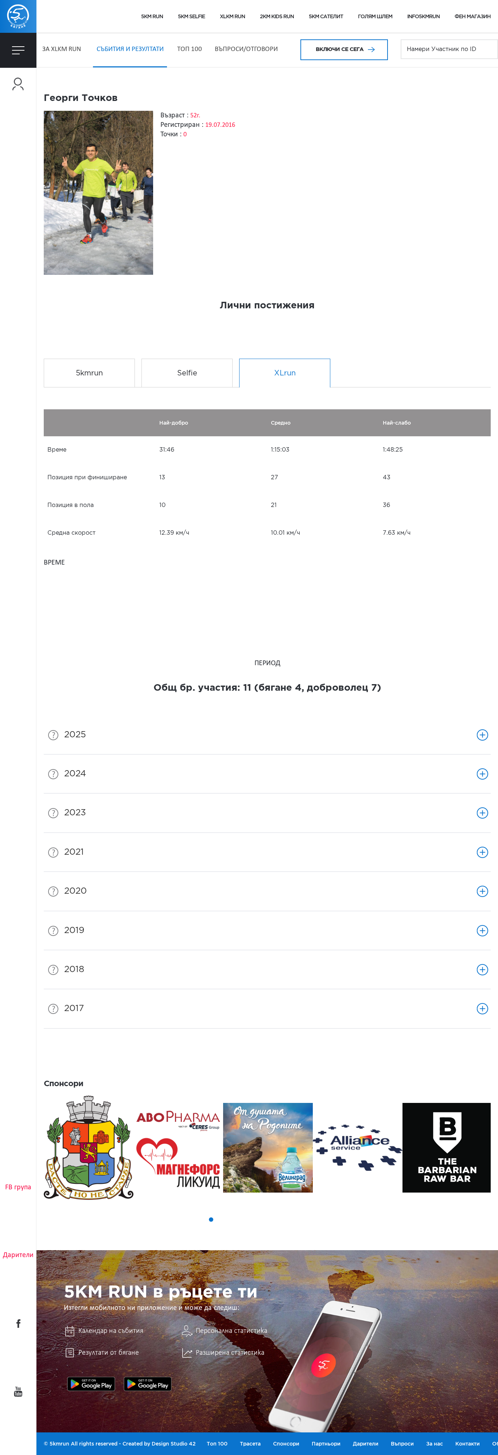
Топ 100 (189, 49)
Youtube (18, 1391)
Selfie (187, 373)
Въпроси (402, 1444)
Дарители (18, 1255)
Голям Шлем (375, 16)
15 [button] (333, 1219)
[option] (88, 1148)
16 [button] (344, 1219)
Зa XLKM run (61, 49)
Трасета (250, 1444)
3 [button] (211, 1219)
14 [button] (323, 1219)
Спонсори (286, 1444)
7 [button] (252, 1219)
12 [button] (303, 1219)
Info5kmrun (423, 16)
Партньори (326, 1444)
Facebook (18, 1323)
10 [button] (282, 1219)
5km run (152, 16)
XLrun (285, 373)
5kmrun (89, 373)
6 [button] (242, 1219)
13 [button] (313, 1219)
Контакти (467, 1444)
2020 (75, 891)
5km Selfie (191, 16)
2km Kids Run (277, 16)
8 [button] (262, 1219)
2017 (74, 1009)
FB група (18, 1187)
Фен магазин (473, 16)
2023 (75, 813)
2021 (74, 852)
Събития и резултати (130, 49)
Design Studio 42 (174, 1444)
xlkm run (232, 16)
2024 (75, 774)
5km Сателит (326, 16)
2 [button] (201, 1219)
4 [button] (221, 1219)
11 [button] (293, 1219)
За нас (434, 1444)
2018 (74, 970)
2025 (75, 735)
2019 (74, 931)
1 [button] (190, 1219)
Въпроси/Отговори (246, 49)
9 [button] (272, 1219)
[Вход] (18, 84)
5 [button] (231, 1219)
